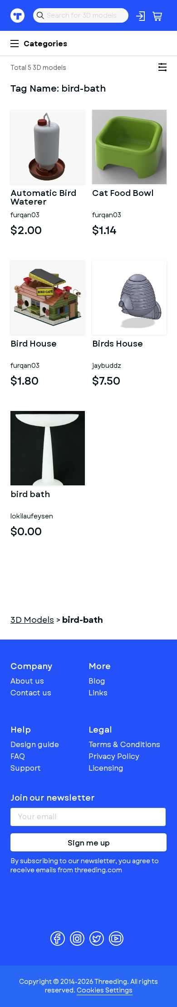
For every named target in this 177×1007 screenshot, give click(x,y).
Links (98, 693)
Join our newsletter (52, 797)
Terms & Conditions (124, 744)
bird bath (30, 495)
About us (27, 681)
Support (25, 768)
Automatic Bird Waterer (43, 198)
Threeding (17, 15)
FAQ (17, 756)
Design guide (34, 744)
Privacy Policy (113, 756)
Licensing (105, 768)
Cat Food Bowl (123, 194)
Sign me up (89, 843)
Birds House (117, 345)
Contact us (30, 693)
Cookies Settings (105, 990)
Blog (96, 681)
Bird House (33, 345)
